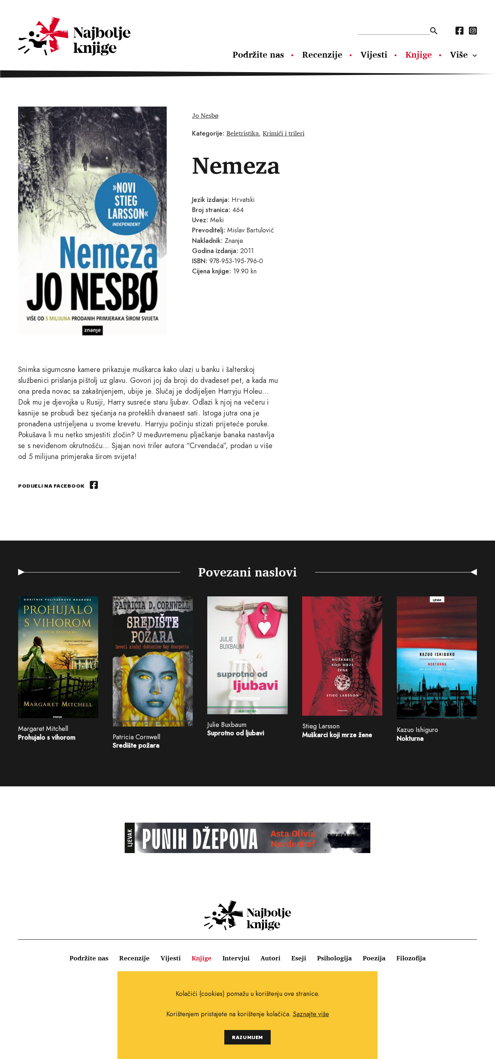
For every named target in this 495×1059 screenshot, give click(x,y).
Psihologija (334, 957)
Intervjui (236, 957)
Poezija (374, 957)
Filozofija (411, 957)
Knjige (418, 54)
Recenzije (322, 54)
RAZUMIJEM (247, 1037)
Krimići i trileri (283, 133)
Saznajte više (311, 1014)
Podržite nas (258, 54)
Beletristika (242, 133)
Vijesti (374, 54)
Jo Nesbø (205, 115)
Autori (270, 957)
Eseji (298, 957)
